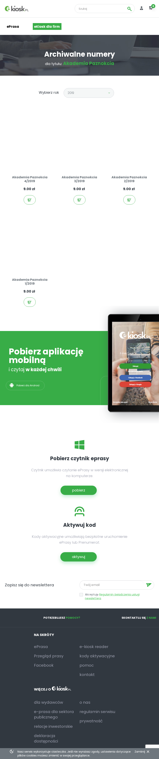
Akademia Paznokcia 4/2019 (30, 179)
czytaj (32, 162)
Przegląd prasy (48, 656)
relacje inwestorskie (53, 726)
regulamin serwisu (97, 711)
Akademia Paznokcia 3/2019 (79, 179)
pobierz (78, 490)
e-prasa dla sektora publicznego (54, 714)
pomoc (87, 665)
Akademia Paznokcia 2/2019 (129, 179)
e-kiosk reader (94, 646)
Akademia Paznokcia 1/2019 (30, 281)
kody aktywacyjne (97, 656)
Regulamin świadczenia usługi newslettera (112, 596)
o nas (85, 702)
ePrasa (41, 646)
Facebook (44, 665)
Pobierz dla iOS (68, 385)
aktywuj (78, 556)
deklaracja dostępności (46, 738)
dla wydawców (48, 702)
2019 (71, 93)
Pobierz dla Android (28, 385)
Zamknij (140, 752)
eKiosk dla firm (47, 26)
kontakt (87, 674)
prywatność (91, 721)
